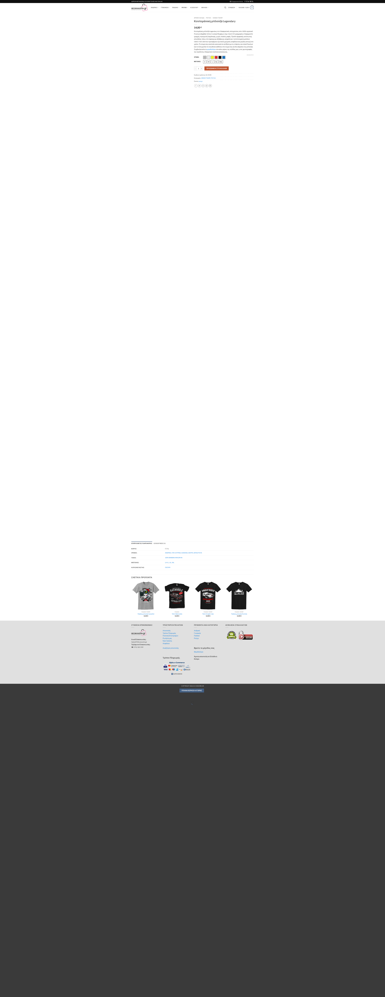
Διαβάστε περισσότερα (128, 987)
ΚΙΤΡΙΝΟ (178, 110)
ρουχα (201, 81)
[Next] (253, 158)
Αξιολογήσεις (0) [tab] (160, 101)
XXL (173, 120)
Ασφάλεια (166, 201)
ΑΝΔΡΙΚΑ (154, 7)
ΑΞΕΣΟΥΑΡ (194, 7)
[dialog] (192, 988)
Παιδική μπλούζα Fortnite (239, 172)
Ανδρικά (197, 188)
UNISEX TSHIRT (218, 18)
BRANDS (204, 7)
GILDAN (167, 125)
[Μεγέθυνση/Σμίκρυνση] (2, 256)
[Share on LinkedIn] (210, 85)
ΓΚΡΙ (173, 110)
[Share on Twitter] (199, 85)
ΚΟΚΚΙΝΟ (184, 110)
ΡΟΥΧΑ (184, 7)
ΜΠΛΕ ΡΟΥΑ (198, 110)
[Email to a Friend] (203, 85)
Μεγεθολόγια (198, 210)
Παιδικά (197, 193)
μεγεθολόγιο (211, 49)
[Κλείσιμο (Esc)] (19, 256)
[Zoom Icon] (189, 18)
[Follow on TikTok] (248, 1)
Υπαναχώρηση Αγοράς (191, 248)
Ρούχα (196, 196)
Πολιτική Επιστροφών (170, 193)
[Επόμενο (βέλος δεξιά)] (8, 264)
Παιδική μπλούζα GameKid (146, 172)
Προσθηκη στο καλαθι (216, 68)
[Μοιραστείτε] (13, 256)
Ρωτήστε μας (167, 196)
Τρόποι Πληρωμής (169, 191)
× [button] (382, 981)
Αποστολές (167, 188)
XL (170, 120)
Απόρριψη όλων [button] (264, 988)
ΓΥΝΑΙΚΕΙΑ (165, 7)
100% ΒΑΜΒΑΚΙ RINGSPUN (173, 115)
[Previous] (131, 158)
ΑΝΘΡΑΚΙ (168, 110)
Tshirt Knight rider (208, 172)
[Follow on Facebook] (245, 1)
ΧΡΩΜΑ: (196, 57)
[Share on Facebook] (196, 85)
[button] (236, 1)
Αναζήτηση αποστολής (171, 206)
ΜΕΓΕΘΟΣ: (197, 61)
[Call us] (252, 1)
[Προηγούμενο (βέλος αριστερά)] (2, 264)
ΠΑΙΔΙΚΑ (175, 7)
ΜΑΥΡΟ (190, 110)
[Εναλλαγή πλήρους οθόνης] (8, 256)
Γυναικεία (197, 191)
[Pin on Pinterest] (206, 85)
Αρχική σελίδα (199, 18)
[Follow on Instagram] (247, 1)
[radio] (204, 57)
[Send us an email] (250, 1)
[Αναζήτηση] (225, 8)
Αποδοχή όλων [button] (235, 988)
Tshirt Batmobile (177, 172)
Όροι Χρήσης (167, 199)
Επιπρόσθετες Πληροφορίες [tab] (141, 101)
